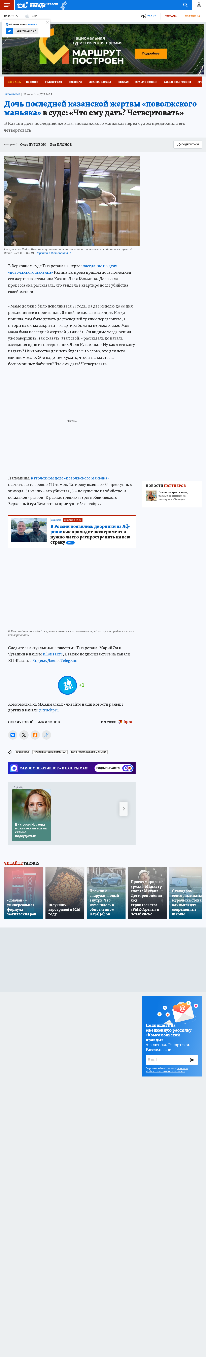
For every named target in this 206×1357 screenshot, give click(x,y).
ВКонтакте (53, 654)
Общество (56, 520)
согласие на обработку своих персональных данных (167, 1070)
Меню (7, 5)
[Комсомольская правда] (37, 5)
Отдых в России (146, 82)
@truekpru (49, 710)
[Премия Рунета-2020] (62, 5)
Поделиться (190, 144)
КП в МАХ (123, 82)
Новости (32, 82)
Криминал (22, 752)
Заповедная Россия (177, 82)
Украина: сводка (100, 82)
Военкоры (75, 82)
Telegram (69, 660)
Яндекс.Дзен (44, 660)
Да (9, 31)
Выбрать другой (26, 31)
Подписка (192, 16)
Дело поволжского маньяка (88, 752)
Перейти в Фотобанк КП (53, 253)
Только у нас (53, 82)
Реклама (171, 16)
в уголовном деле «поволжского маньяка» (70, 478)
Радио (152, 16)
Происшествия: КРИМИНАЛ (50, 752)
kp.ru (128, 722)
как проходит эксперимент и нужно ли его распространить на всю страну (90, 534)
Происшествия (12, 94)
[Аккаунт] (199, 5)
